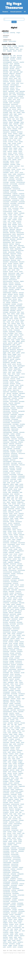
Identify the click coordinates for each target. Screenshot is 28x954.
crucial (10, 216)
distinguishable (14, 262)
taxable (19, 801)
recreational (21, 693)
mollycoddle (6, 541)
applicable (22, 91)
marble (14, 510)
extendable (6, 310)
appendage (6, 32)
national (9, 559)
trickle (14, 833)
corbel (20, 206)
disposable (6, 258)
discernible (21, 250)
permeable (6, 624)
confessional (20, 190)
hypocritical (6, 391)
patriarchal (6, 614)
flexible (22, 326)
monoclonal (6, 542)
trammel (18, 822)
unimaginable (11, 880)
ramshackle (6, 684)
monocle (18, 541)
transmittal (14, 828)
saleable (21, 734)
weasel (11, 937)
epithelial (10, 294)
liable (12, 499)
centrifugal (6, 161)
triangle (20, 831)
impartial (10, 403)
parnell (5, 611)
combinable (11, 179)
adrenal (17, 68)
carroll (17, 156)
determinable (6, 240)
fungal (12, 339)
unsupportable (7, 909)
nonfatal (13, 573)
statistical (5, 776)
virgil (11, 929)
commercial (19, 180)
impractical (14, 411)
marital (5, 512)
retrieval (22, 718)
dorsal (10, 266)
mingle (14, 533)
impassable (17, 403)
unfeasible (13, 874)
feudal (8, 322)
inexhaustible (6, 439)
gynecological (21, 365)
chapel (17, 163)
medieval (11, 520)
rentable (21, 706)
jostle (8, 482)
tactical (5, 799)
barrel (16, 117)
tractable (5, 822)
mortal (22, 544)
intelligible (5, 460)
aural (9, 109)
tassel (4, 801)
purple (22, 672)
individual (15, 432)
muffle (20, 549)
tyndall (20, 841)
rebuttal (5, 690)
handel (20, 367)
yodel (4, 947)
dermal (19, 236)
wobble (10, 942)
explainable (6, 309)
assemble (17, 101)
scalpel (5, 737)
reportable (13, 710)
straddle (5, 779)
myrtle (19, 555)
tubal (4, 838)
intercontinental (17, 461)
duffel (17, 270)
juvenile (11, 487)
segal (10, 744)
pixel (9, 637)
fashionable (6, 317)
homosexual (12, 380)
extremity (12, 32)
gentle (9, 348)
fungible (18, 339)
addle (10, 65)
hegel (9, 374)
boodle (5, 135)
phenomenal (16, 628)
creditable (21, 213)
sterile (12, 778)
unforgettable (15, 875)
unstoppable (12, 906)
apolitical (12, 89)
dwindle (5, 273)
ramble (21, 682)
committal (12, 182)
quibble (5, 677)
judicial (12, 484)
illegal (19, 395)
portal (10, 643)
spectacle (20, 768)
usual (4, 917)
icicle (4, 393)
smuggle (14, 762)
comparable (21, 184)
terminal (5, 807)
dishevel (19, 253)
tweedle (5, 841)
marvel (15, 513)
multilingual (12, 551)
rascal (16, 684)
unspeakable (20, 904)
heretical (5, 375)
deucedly (5, 47)
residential (11, 715)
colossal (5, 179)
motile (9, 546)
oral (4, 599)
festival (22, 320)
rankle (12, 684)
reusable (12, 719)
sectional (5, 744)
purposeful (6, 674)
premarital (5, 653)
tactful (19, 797)
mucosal (10, 549)
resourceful (19, 715)
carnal (16, 154)
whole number (12, 41)
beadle (9, 120)
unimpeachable (21, 880)
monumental (21, 542)
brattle (20, 137)
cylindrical (18, 221)
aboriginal (13, 57)
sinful (9, 758)
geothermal (13, 351)
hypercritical (16, 390)
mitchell (12, 538)
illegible (5, 396)
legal (4, 497)
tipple (4, 815)
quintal (10, 677)
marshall (5, 513)
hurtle (19, 388)
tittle (12, 815)
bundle (19, 143)
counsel (10, 210)
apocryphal (6, 89)
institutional (14, 453)
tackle (15, 797)
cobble (9, 174)
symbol (14, 796)
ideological (22, 393)
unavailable (22, 849)
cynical (9, 223)
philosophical (6, 630)
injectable (9, 448)
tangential (10, 799)
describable (15, 237)
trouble (21, 835)
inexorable (14, 439)
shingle (21, 754)
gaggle (18, 341)
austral (19, 109)
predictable (12, 650)
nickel (20, 567)
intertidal (5, 466)
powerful (9, 646)
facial (22, 312)
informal (5, 445)
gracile (4, 357)
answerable (6, 85)
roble (12, 726)
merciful (10, 523)
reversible (18, 721)
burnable (5, 145)
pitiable (19, 635)
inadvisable (21, 414)
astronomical (14, 104)
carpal (8, 156)
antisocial (18, 86)
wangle (5, 935)
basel (4, 119)
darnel (20, 224)
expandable (19, 305)
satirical (22, 736)
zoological (20, 947)
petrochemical (6, 627)
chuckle (13, 169)
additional (5, 65)
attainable (18, 106)
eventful (20, 301)
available (21, 111)
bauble (5, 120)
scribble (5, 741)
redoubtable (6, 698)
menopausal (18, 521)
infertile (22, 440)
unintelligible (6, 883)
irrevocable (13, 479)
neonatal (19, 564)
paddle (8, 604)
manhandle (11, 508)
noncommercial (12, 570)
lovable (5, 503)
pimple (13, 633)
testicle (15, 807)
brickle (11, 138)
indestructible (14, 429)
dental (14, 234)
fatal (11, 317)
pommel (5, 641)
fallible (22, 314)
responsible (20, 716)
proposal (13, 664)
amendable (12, 76)
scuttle (20, 741)
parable (9, 607)
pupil (11, 672)
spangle (10, 766)
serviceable (19, 750)
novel (11, 586)
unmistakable (15, 888)
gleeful (18, 352)
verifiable (5, 924)
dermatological (7, 237)
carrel (12, 156)
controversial (21, 203)
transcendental (17, 823)
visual (15, 930)
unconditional (6, 856)
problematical (12, 659)
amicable (5, 78)
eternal (5, 299)
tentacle (15, 805)
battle (21, 119)
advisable (5, 70)
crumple (5, 218)
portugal (15, 643)
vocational (5, 932)
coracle (12, 206)
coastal (5, 174)
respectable (6, 716)
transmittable (6, 828)
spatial (4, 768)
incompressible (17, 421)
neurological (20, 565)
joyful (17, 482)
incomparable (6, 419)
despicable (5, 239)
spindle (5, 771)
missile (16, 536)
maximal (5, 516)
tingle (14, 814)
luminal (14, 503)
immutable (21, 401)
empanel (5, 284)
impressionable (7, 413)
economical (6, 276)
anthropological (14, 85)
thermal (12, 810)
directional (5, 249)
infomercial (18, 443)
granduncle (6, 359)
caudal (4, 159)
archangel (5, 96)
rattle (4, 685)
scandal (10, 737)
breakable (5, 138)
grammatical (16, 357)
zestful (14, 947)
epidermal (14, 292)
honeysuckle (20, 380)
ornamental (6, 603)
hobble (18, 378)
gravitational (6, 362)
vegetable (20, 919)
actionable (5, 63)
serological (12, 750)
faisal (8, 314)
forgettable (12, 331)
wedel (15, 937)
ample (15, 78)
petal (17, 625)
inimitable (18, 447)
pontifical (11, 641)
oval (4, 604)
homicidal (5, 380)
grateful (10, 361)
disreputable (18, 258)
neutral (5, 567)
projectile (11, 663)
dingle (23, 247)
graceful (18, 356)
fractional (5, 335)
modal (4, 539)
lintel (9, 500)
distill (4, 51)
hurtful (15, 388)
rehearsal (12, 702)
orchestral (20, 599)
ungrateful (6, 879)
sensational (6, 747)
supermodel (6, 789)
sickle (13, 757)
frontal (20, 336)
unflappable (20, 874)
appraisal (5, 93)
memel (16, 520)
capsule (10, 153)
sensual (18, 747)
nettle (9, 565)
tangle (21, 799)
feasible (16, 318)
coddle (14, 174)
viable (4, 927)
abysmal (19, 57)
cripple (10, 214)
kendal (16, 487)
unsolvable (13, 904)
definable (5, 231)
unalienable (6, 848)
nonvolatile (6, 585)
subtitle (20, 784)
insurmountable (7, 458)
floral (4, 328)
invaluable (12, 469)
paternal (11, 612)
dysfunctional (11, 273)
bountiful (5, 137)
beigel (10, 124)
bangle (11, 115)
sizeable (5, 760)
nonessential (6, 573)
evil (4, 302)
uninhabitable (6, 882)
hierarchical (6, 378)
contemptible (14, 201)
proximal (12, 667)
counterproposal (7, 211)
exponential (13, 309)
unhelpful (19, 879)
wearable (5, 937)
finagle (5, 323)
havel (9, 372)
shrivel (15, 755)
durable (11, 271)
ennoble (5, 289)
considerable (6, 198)
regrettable (6, 702)
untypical (20, 913)
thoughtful (6, 812)
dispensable (12, 257)
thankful (5, 809)
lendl (13, 497)
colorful (22, 177)
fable (18, 312)
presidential (14, 654)
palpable (10, 606)
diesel (15, 245)
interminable (6, 463)
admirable (12, 67)
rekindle (19, 702)
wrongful (20, 945)
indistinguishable (7, 432)
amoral (11, 78)
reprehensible (20, 710)
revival (4, 723)
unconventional (16, 859)
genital (5, 348)
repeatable (17, 708)
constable (21, 198)
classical (17, 171)
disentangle (6, 253)
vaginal (9, 917)
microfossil (20, 531)
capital (20, 151)
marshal (17, 512)
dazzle (9, 226)
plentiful (12, 638)
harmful (5, 370)
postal (4, 645)
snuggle (20, 762)
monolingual (13, 542)
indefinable (13, 427)
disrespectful (6, 260)
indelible (20, 427)
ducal (9, 270)
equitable (9, 296)
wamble (21, 934)
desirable (21, 237)
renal (10, 706)
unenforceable (7, 867)
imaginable (16, 396)
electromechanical (7, 281)
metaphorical (6, 526)
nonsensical (6, 580)
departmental (20, 234)
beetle (22, 122)
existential (12, 305)
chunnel (19, 169)
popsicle (22, 641)
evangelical (14, 301)
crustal (10, 218)
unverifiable (18, 914)
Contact (19, 950)
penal (4, 619)
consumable (6, 201)
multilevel (5, 551)
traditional (11, 822)
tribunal (9, 833)
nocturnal (19, 568)
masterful (21, 513)
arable (14, 94)
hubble (15, 387)
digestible (5, 247)
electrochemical (13, 279)
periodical (5, 622)
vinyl (4, 929)
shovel (4, 755)
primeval (17, 656)
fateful (16, 317)
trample (5, 823)
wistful (4, 942)
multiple (5, 552)
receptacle (17, 690)
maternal (5, 515)
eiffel (18, 278)
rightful (20, 724)
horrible (18, 383)
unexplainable (6, 870)
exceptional (15, 302)
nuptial (5, 588)
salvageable (6, 736)
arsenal (9, 99)
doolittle (5, 266)
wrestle (5, 945)
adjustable (5, 67)
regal (23, 698)
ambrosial (17, 75)
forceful (5, 330)
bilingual (15, 128)
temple (22, 804)
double (15, 266)
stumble (10, 783)
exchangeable (6, 304)
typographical (11, 843)
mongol (12, 541)
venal (14, 921)
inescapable (6, 437)
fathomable (22, 317)
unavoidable (6, 851)
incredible (22, 424)
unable (15, 844)
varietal (10, 919)
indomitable (6, 434)
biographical (6, 132)
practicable (16, 646)
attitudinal (5, 107)
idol (7, 395)
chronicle (15, 167)
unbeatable (21, 851)
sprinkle (15, 773)
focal (8, 328)
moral (4, 544)
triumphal (9, 835)
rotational (5, 728)
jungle (4, 486)
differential (21, 245)
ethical (9, 299)
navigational (12, 560)
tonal (10, 817)
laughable (11, 495)
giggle (4, 352)
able (14, 55)
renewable (15, 706)
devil (13, 242)
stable (10, 775)
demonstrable (20, 232)
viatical (9, 927)
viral (8, 929)
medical (21, 518)
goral (19, 354)
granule (12, 359)
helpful (18, 374)
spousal (10, 773)
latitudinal (16, 494)
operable (12, 596)
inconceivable (6, 422)
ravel (8, 685)
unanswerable (21, 848)
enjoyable (18, 288)
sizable (18, 758)
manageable (6, 507)
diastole (11, 47)
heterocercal (6, 377)
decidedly (15, 46)
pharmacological (7, 628)
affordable (5, 72)
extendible (12, 310)
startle (19, 775)
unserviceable (6, 903)
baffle (11, 114)
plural (22, 638)
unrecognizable (7, 898)
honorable (5, 382)
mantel (23, 508)
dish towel (5, 49)
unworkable (6, 916)
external (19, 310)
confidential (6, 192)
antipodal (12, 86)
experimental (21, 307)
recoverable (14, 693)
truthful (20, 836)
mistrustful (6, 538)
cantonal (9, 151)
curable (20, 219)
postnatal (10, 645)
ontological (21, 594)
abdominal (5, 55)
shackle (19, 752)
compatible (15, 185)
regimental (6, 700)
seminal (11, 745)
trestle (14, 831)
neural (13, 565)
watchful (22, 935)
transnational (6, 830)
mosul (4, 546)
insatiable (12, 450)
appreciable (12, 93)
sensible (12, 747)
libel (16, 499)
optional (15, 598)
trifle (23, 833)
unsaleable (21, 900)
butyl (18, 146)
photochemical (7, 632)
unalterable (13, 848)
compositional (14, 187)
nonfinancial (20, 573)
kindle (9, 490)
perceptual (13, 620)
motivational (15, 546)
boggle (20, 133)
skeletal (15, 760)
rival (8, 726)
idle (4, 395)
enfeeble (5, 288)
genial (19, 346)
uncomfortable (14, 854)
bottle (23, 135)
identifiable (15, 393)
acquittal (22, 62)
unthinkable (6, 911)
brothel (5, 141)
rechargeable (6, 692)
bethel (8, 127)
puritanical (17, 672)
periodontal (12, 622)
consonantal (14, 198)
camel (20, 148)
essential (14, 297)
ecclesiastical (11, 275)
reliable (11, 703)
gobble (9, 354)
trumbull (10, 836)
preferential (6, 651)
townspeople (6, 820)
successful (10, 786)
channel (12, 163)
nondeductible (16, 572)
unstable (5, 906)
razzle (12, 685)
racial (20, 680)
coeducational (20, 174)
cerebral (12, 161)
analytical (5, 80)
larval (11, 494)
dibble (10, 245)
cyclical (13, 221)
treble (4, 831)
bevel (13, 127)
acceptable (5, 59)
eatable (5, 275)
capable (15, 151)
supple (12, 789)
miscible (16, 534)
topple (9, 818)
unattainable (14, 849)
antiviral (12, 88)
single (13, 758)
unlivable (5, 887)
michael (10, 531)
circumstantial (6, 171)
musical (20, 554)
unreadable (6, 896)
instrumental (6, 455)
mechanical (6, 518)
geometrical (13, 349)
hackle (11, 367)
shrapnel (10, 755)
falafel (17, 314)
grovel (14, 364)
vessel (15, 926)
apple (16, 91)
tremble (9, 831)
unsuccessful (6, 908)
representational (7, 711)
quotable (17, 679)
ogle (15, 594)
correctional (15, 208)
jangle (15, 481)
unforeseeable (7, 875)
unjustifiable (6, 885)
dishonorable (6, 255)
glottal (4, 354)
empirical (11, 284)
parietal (23, 609)
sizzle (10, 760)
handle (5, 369)
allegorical (11, 73)
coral (16, 206)
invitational (18, 471)
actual (11, 63)
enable (5, 286)
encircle (15, 286)
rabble (11, 680)
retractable (15, 718)
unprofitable (15, 893)
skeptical (20, 760)
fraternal (16, 335)
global (23, 352)
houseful (5, 387)
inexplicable (21, 439)
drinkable (16, 268)
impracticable (6, 411)
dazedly (9, 46)
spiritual (14, 771)
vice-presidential (16, 927)
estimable (20, 297)
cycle (9, 221)
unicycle (5, 880)
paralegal (22, 607)
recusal (15, 695)
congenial (14, 193)
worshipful (12, 943)
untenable (20, 909)
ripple (4, 726)
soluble (5, 765)
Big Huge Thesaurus (14, 5)
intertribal (11, 466)
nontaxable (21, 580)
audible (5, 109)
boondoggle (11, 135)
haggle (15, 367)
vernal (16, 924)
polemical (5, 640)
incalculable (6, 417)
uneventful (19, 869)
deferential (19, 229)
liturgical (18, 500)
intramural (5, 469)
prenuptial (18, 653)
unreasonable (13, 896)
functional (20, 338)
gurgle (10, 365)
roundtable (17, 728)
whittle (16, 939)
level (4, 499)
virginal (16, 929)
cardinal (20, 153)
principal (5, 658)
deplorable (13, 236)
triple (4, 835)
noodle (12, 585)
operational (19, 596)
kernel (15, 489)
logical (8, 502)
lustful (18, 503)
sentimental (6, 749)
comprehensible (7, 188)
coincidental (11, 175)
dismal (12, 255)
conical (22, 195)
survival (12, 792)
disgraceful (13, 253)
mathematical (12, 515)
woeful (14, 942)
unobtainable (6, 890)
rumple (14, 731)
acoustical (15, 62)
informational (12, 445)
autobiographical (7, 111)
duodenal (5, 271)
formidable (10, 333)
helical (13, 374)
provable (5, 666)
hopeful (12, 382)
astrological (16, 102)
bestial (19, 125)
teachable (5, 802)
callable (15, 148)
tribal (4, 833)
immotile (17, 400)
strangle (16, 779)
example (8, 302)
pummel (10, 671)
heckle (4, 374)
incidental (19, 417)
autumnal (15, 111)
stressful (12, 781)
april (10, 94)
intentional (12, 460)
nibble (16, 567)
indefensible (6, 427)
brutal (16, 141)
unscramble (6, 901)
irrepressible (6, 477)
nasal (23, 557)
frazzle (21, 335)
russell (4, 732)
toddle (16, 815)
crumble (21, 216)
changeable (6, 163)
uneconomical (14, 864)
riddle (4, 724)
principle (11, 658)
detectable (19, 239)
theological (18, 809)
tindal (10, 814)
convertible (6, 206)
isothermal (6, 481)
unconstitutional (7, 857)
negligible (16, 562)
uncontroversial (7, 859)
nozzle (15, 586)
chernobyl (16, 166)
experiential (13, 307)
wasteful (16, 935)
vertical (11, 926)
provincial (18, 666)
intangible (15, 458)
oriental (14, 601)
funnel (23, 339)
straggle (11, 779)
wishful (18, 940)
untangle (14, 909)
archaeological (21, 94)
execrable (5, 305)
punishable (6, 672)
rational (21, 684)
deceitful (5, 227)
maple (9, 510)
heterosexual (14, 377)
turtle (10, 840)
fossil (16, 333)
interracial (22, 464)
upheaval (13, 916)
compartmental (7, 185)
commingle (6, 182)
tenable (5, 805)
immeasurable (6, 398)
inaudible (19, 416)
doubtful (20, 266)
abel (11, 55)
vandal (19, 917)
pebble (17, 615)
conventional (6, 205)
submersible (6, 784)
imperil (13, 406)
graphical (18, 359)
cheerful (5, 166)
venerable (19, 921)
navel (23, 559)
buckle (4, 143)
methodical (15, 528)
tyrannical (18, 843)
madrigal (5, 505)
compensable (6, 187)
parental (17, 609)
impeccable (6, 404)
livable (23, 500)
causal (9, 159)
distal (17, 49)
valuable (14, 917)
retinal (9, 718)
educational (6, 278)
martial (10, 513)
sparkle (20, 766)
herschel (17, 375)
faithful (13, 314)
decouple (16, 227)
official (11, 594)
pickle (4, 633)
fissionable (10, 325)
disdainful (18, 252)
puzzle (11, 674)
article (18, 99)
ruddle (17, 729)
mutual (10, 555)
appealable (11, 91)
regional (12, 700)
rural (23, 731)
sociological (21, 763)
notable (22, 585)
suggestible (22, 786)
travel (21, 830)
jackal (11, 481)
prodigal (12, 661)
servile (4, 752)
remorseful (11, 705)
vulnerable (5, 934)
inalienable (6, 416)
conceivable (6, 190)
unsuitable (13, 908)
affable (18, 70)
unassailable (6, 849)
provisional (6, 667)
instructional (21, 453)
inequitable (12, 435)
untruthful (13, 913)
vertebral (5, 926)
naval (19, 559)
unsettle (13, 903)
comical (5, 180)
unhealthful (13, 879)
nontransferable (7, 583)
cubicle (20, 218)
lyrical (23, 503)
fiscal (22, 323)
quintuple (5, 679)
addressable (17, 65)
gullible (5, 365)
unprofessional (7, 893)
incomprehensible (7, 421)
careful (5, 154)
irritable (19, 479)
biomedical (19, 132)
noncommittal (21, 570)
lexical (8, 499)
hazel (13, 372)
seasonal (12, 742)
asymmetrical (6, 106)
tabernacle (5, 797)
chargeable (6, 164)
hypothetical (13, 391)
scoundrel (5, 739)
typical (4, 843)
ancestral (12, 81)
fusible (5, 341)
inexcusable (20, 437)
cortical (22, 208)
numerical (21, 586)
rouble (11, 728)
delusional (12, 232)
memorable (6, 521)
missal (11, 536)
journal (13, 482)
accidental (18, 59)
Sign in (23, 950)
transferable (16, 825)
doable (21, 263)
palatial (5, 606)
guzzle (14, 365)
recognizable (6, 693)
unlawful (20, 885)
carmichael (10, 154)
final (9, 323)
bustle (14, 146)
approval (5, 94)
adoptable (5, 68)
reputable (20, 711)
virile (20, 929)
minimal (20, 533)
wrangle (18, 943)
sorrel (15, 765)
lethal (20, 497)
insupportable (14, 456)
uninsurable (15, 882)
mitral (16, 538)
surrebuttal (6, 792)
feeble (4, 320)
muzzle (15, 555)
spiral (9, 771)
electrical (5, 279)
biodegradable (14, 130)
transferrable (6, 827)
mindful (10, 533)
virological (5, 930)
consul (22, 200)
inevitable (12, 437)
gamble (5, 343)
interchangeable (7, 461)
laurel (16, 495)
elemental (16, 281)
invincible (18, 469)
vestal (20, 926)
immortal (11, 400)
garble (15, 343)
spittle (4, 773)
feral (13, 320)
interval (17, 466)
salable (15, 734)
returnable (6, 719)
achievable (13, 60)
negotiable (6, 564)
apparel (5, 91)
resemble (5, 713)
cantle (4, 151)
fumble (14, 338)
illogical (10, 396)
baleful (20, 114)
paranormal (6, 609)
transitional (14, 827)
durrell (16, 271)
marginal (19, 510)
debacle (14, 226)
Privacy (14, 950)
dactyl (4, 46)
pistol (14, 635)
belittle (21, 124)
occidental (5, 593)
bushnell (16, 145)
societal (15, 763)
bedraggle (16, 122)
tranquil (10, 823)
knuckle (5, 492)
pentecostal (15, 619)
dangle (5, 224)
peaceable (5, 615)
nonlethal (5, 575)
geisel (18, 344)
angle (8, 83)
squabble (20, 773)
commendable (11, 180)
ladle (21, 492)
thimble (17, 810)
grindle (19, 362)
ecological (18, 275)
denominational (7, 234)
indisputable (14, 430)
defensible (12, 229)
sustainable (14, 794)
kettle (19, 489)
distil (21, 49)
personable (20, 624)
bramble (11, 137)
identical (9, 393)
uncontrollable (16, 857)
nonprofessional (7, 577)
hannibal (10, 369)
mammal (22, 505)
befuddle (5, 124)
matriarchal (20, 515)
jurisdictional (11, 486)
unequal (21, 867)
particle (15, 611)
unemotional (6, 866)
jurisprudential (19, 486)
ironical (18, 473)
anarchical (18, 80)
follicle (16, 328)
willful (9, 940)
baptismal (5, 117)
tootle (18, 817)
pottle (4, 646)
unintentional (14, 883)
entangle (17, 289)
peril (18, 620)
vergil (19, 922)
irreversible (6, 479)
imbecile (23, 396)
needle (4, 562)
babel (23, 112)
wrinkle (15, 945)
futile (9, 341)
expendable (6, 307)
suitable (10, 788)
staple (14, 775)
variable (5, 919)
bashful (9, 119)
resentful (11, 713)
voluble (16, 932)
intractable (19, 468)
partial (9, 611)
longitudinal (20, 502)
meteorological (7, 528)
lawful (21, 495)
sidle (17, 757)
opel (8, 596)
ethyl (19, 299)
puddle (5, 671)
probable (5, 659)
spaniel (15, 766)
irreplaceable (21, 476)
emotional (17, 283)
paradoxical (15, 607)
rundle (19, 731)
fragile (11, 335)
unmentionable (7, 888)
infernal (17, 440)
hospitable (5, 385)
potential (21, 645)
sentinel (12, 749)
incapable (12, 417)
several (14, 752)
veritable (11, 924)
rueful (21, 729)
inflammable (14, 442)
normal (17, 585)
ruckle (12, 729)
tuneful (14, 838)
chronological (6, 169)
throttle (12, 812)
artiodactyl (11, 101)
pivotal (5, 637)
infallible (5, 440)
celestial (14, 159)
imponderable (6, 409)
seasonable (6, 742)
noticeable (5, 586)
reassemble (13, 689)
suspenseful (6, 794)
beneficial (5, 125)
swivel (4, 796)
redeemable (11, 697)
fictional (17, 322)
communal (5, 184)
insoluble (19, 452)
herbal (23, 374)
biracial (5, 133)
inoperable (6, 450)
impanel (5, 403)
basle (17, 119)
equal (4, 296)
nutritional (10, 588)
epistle (4, 294)
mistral (21, 536)
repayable (10, 708)
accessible (12, 59)
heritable (11, 375)
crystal (15, 218)
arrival (4, 99)
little (13, 500)
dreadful (5, 268)
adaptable (16, 63)
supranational (14, 791)
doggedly (9, 51)
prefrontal (13, 651)
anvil (17, 88)
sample (12, 736)
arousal (22, 98)
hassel (10, 370)
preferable (19, 650)
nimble (5, 568)
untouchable (14, 911)
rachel (15, 680)
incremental (6, 426)
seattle (18, 742)
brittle (18, 140)
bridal (15, 138)
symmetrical (21, 796)
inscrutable (19, 450)
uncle (16, 853)
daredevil (14, 224)
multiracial (11, 552)
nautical (15, 559)
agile (11, 72)
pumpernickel (16, 671)
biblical (21, 127)
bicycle (4, 128)
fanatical (10, 315)
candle (15, 150)
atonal (12, 106)
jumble (21, 484)
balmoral (5, 115)
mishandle (5, 536)
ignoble (15, 395)
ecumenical (13, 276)
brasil (16, 137)
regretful (18, 700)
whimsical (5, 939)
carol (4, 156)
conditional (13, 190)
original (19, 601)
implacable (13, 408)
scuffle (15, 741)
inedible (12, 434)
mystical (5, 557)
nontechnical (6, 581)
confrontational (7, 193)
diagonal (17, 244)
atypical (19, 107)
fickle (12, 322)
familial (5, 315)
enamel (10, 286)
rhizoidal (22, 723)
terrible (11, 807)
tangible (17, 799)
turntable (5, 840)
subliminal (16, 783)
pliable (18, 638)
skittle (9, 762)
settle (9, 752)
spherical (12, 770)
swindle (20, 794)
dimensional (12, 247)
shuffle (20, 755)
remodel (5, 705)
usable (18, 916)
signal (21, 757)
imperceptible (6, 406)
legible (8, 497)
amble (12, 75)
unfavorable (6, 874)
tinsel (23, 814)
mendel (12, 521)
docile (4, 265)
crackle (19, 211)
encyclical (20, 286)
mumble (17, 552)
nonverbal (15, 583)
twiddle (10, 841)
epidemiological (7, 292)
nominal (5, 570)
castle (21, 156)
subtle (4, 786)
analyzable (12, 80)
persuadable (6, 625)
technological (6, 804)
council (5, 210)
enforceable (12, 288)
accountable (6, 60)
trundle (15, 836)
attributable (13, 107)
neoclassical (13, 564)
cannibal (20, 150)
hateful (5, 372)
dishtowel (12, 49)
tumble (9, 838)
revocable (10, 723)
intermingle (14, 463)
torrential (15, 818)
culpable (14, 219)
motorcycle (6, 547)
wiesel (20, 939)
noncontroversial (7, 572)
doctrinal (9, 265)
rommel (17, 726)
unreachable (21, 895)
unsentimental (14, 901)
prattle (5, 648)
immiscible (14, 398)
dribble (10, 268)
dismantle (18, 255)
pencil (8, 619)
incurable (12, 426)
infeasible (11, 440)
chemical (11, 166)
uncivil (12, 853)
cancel (10, 150)
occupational (18, 593)
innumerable (16, 448)
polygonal (17, 640)
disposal (12, 258)
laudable (5, 495)
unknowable (14, 885)
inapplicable (13, 416)
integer (18, 32)
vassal (15, 919)
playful (19, 637)
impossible (14, 409)
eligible (22, 281)
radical (4, 682)
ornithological (14, 603)
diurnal (5, 263)
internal (20, 463)
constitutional (15, 200)
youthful (9, 947)
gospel (5, 356)
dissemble (13, 260)
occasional (18, 591)
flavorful (17, 326)
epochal (16, 294)
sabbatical (14, 732)
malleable (16, 505)
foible (12, 328)
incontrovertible (7, 424)
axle (14, 112)
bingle (19, 128)
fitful (19, 325)
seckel (22, 742)
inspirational (6, 453)
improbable (15, 413)
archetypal (20, 96)
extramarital (13, 312)
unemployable (14, 866)
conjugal (5, 197)
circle (23, 169)
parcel (12, 609)
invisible (11, 471)
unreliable (15, 898)
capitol (4, 153)
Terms (10, 950)
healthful (18, 372)
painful (13, 604)
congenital (21, 193)
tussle (15, 840)
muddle (15, 549)
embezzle (11, 283)
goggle (14, 354)
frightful (15, 336)
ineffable (18, 434)
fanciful (16, 315)
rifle (12, 724)
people (20, 619)
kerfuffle (10, 489)
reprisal (15, 711)
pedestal (22, 617)
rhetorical (16, 723)
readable (5, 687)
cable (22, 146)
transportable (14, 830)
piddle (8, 633)
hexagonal (21, 377)
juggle (16, 484)
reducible (13, 698)
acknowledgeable (7, 62)
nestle (4, 565)
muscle (15, 554)
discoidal (16, 47)
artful (14, 99)
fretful (9, 336)
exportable (20, 309)
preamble (16, 648)
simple (4, 758)
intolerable (12, 468)
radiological (11, 682)
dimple (18, 247)
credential (10, 213)
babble (18, 112)
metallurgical (17, 525)
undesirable (16, 862)
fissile (4, 325)
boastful (15, 133)
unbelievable (6, 853)
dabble (14, 223)
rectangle (9, 695)
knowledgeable (16, 490)
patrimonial (13, 614)
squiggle (5, 775)
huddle (20, 387)
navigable (5, 560)
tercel (19, 805)
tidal (20, 812)
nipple (9, 568)
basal (21, 117)
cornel (9, 208)
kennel (5, 489)
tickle (16, 812)
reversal (12, 721)
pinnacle (5, 635)
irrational (5, 474)
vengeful (5, 922)
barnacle (11, 117)
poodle (16, 641)
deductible (5, 229)
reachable (18, 685)
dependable (6, 236)
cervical (17, 161)
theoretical (6, 810)
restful (4, 718)
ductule (20, 51)
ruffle (4, 731)
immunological (13, 401)
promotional (19, 663)
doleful (15, 265)
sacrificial (5, 734)
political (11, 640)
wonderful (20, 942)
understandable (7, 862)
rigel (15, 724)
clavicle (11, 172)
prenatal (12, 653)
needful (19, 560)
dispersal (19, 257)
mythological (17, 557)
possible (21, 643)
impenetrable (13, 404)
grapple (5, 361)
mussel (5, 555)
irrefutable (20, 474)
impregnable (21, 411)
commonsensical (20, 182)
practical (22, 646)
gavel (14, 344)
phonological (14, 630)
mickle (14, 531)
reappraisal (18, 687)
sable (20, 732)
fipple (18, 323)
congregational (7, 195)
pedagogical (6, 617)
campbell (5, 150)
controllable (13, 203)
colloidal (11, 177)
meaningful (11, 516)
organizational (7, 601)
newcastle (10, 567)
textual (20, 807)
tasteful (9, 801)
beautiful (5, 122)
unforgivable (6, 877)
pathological (18, 612)
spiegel (17, 770)
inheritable (20, 445)
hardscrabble (17, 369)
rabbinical (5, 680)
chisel (22, 166)
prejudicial (19, 651)
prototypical (20, 664)
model (9, 539)
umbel (4, 844)
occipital (12, 593)
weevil (19, 937)
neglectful (10, 562)
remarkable (17, 703)
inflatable (20, 442)
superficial (16, 788)
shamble (5, 754)
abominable (6, 57)
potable (16, 645)
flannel (11, 326)
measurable (19, 516)
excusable (19, 304)
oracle (20, 598)
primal (12, 656)
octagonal (5, 594)
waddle (11, 934)
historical (12, 378)
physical (14, 632)
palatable (18, 604)
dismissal (5, 257)
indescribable (6, 429)
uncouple (5, 861)
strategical (5, 781)
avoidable (5, 112)
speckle (14, 768)
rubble (23, 728)
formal (4, 333)
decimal (11, 227)
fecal (21, 318)
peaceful (12, 615)
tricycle (19, 833)
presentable (6, 654)
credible (16, 213)
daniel (9, 224)
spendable (5, 770)
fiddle (22, 322)
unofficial (13, 890)
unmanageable (13, 887)
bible (17, 127)
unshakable (20, 903)
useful (23, 916)
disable (11, 249)
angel (4, 83)
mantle (5, 510)
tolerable (5, 817)
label (9, 492)
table (11, 797)
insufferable (6, 456)
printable (17, 658)
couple (14, 211)
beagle (14, 120)
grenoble (13, 362)
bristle (9, 140)
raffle (16, 682)
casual (4, 158)
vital (19, 930)
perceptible (6, 620)
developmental (7, 242)
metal (11, 525)
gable (13, 341)
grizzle (9, 364)
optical (4, 598)
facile (4, 314)
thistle (22, 810)
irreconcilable (12, 474)
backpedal (5, 114)
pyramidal (17, 674)
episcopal (21, 292)
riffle (8, 724)
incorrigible (15, 424)
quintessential (16, 677)
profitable (5, 663)
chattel (18, 164)
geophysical (20, 349)
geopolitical (6, 351)
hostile (21, 385)
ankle (17, 83)
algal (21, 72)
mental (5, 523)
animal (13, 83)
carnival (21, 154)
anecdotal (18, 81)
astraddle (5, 102)
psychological (20, 669)
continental (6, 203)
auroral (14, 109)
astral (10, 102)
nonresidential (15, 578)
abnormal (19, 55)
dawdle (5, 226)
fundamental (6, 339)
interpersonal (14, 464)
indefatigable (20, 426)
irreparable (14, 476)
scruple (10, 741)
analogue (5, 37)
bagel (15, 114)
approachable (20, 93)
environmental (12, 291)
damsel (19, 223)
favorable (5, 318)
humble (5, 388)
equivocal (15, 296)
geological (5, 349)
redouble (17, 697)
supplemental (18, 789)
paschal (20, 611)
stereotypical (6, 778)
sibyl (9, 757)
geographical (16, 348)
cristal (14, 214)
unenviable (15, 867)
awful (10, 112)
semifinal (5, 745)
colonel (17, 177)
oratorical (8, 599)
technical (16, 802)
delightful (18, 231)
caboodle (5, 148)
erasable (21, 296)
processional (20, 659)
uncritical (11, 861)
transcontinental (7, 825)
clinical (21, 172)
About (4, 950)
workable (5, 943)
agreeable (16, 72)
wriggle (10, 945)
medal (11, 518)
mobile (21, 538)
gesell (19, 351)
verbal (15, 922)
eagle (18, 273)
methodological (7, 529)
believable (16, 124)
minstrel (5, 534)
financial (13, 323)
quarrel (11, 676)
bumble (14, 143)
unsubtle (19, 906)
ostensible (21, 603)
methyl (14, 529)
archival (5, 98)
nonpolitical (12, 575)
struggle (18, 781)
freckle (5, 336)
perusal (13, 625)
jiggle (20, 481)
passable (5, 612)
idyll (10, 395)
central (19, 159)
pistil (10, 635)
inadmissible (13, 414)
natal (4, 559)
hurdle (10, 388)
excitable (13, 304)
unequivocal (6, 869)
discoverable (11, 252)
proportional (6, 664)
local (4, 502)
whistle (11, 939)
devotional (18, 242)
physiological (20, 632)
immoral (5, 400)
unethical (13, 869)
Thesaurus (5, 11)
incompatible (14, 419)
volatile (11, 932)
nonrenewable (6, 578)
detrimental (14, 240)
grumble (19, 364)
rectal (4, 695)
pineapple (19, 633)
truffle (4, 836)
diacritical (11, 244)
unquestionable (7, 895)
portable (5, 643)
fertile (17, 320)
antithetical (6, 88)
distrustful (21, 262)
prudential (18, 667)
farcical (21, 315)
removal (5, 706)
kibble (4, 490)
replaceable (6, 710)
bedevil (11, 122)
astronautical (6, 104)
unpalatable (20, 890)
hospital (12, 385)
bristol (14, 140)
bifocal (9, 128)
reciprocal (13, 692)
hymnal (9, 390)
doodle (20, 265)
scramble (17, 739)
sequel (17, 749)
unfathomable (15, 872)
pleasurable (6, 638)
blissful (10, 133)
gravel (15, 361)
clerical (16, 172)
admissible (19, 67)
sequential (5, 750)
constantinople (7, 200)
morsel (18, 544)
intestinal (5, 468)
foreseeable (17, 330)
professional (18, 661)
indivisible (21, 432)
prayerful (10, 648)
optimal (10, 598)
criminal (5, 214)
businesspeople (7, 146)
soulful (5, 766)
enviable (5, 291)
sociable (5, 763)
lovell (9, 503)
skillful (4, 762)
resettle (17, 713)
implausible (20, 408)
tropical (15, 835)
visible (11, 930)
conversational (15, 205)
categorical (10, 158)
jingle (4, 482)
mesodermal (16, 523)
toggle (20, 815)
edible (18, 276)
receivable (11, 690)
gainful (23, 341)
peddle (16, 617)
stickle (17, 778)
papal (4, 607)
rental (4, 708)
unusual (11, 914)
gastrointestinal (7, 344)
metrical (19, 529)
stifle (21, 778)
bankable (16, 115)
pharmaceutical (15, 627)
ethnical (15, 299)
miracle (10, 534)
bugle (9, 143)
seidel (14, 744)
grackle (10, 357)
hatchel (19, 370)
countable (15, 210)
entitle (22, 289)
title (8, 815)
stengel (16, 776)
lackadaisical (15, 492)
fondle (21, 328)
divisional (15, 263)
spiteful (20, 771)
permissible (13, 624)
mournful (12, 547)
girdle (9, 352)
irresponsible (21, 477)
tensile (10, 805)
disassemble (13, 250)
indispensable (6, 430)
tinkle (19, 814)
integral (21, 458)
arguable (10, 98)
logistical (13, 502)
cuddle (4, 219)
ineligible (5, 435)
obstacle (5, 591)
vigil (23, 927)
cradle (4, 213)
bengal (11, 125)
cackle (10, 148)
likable (20, 499)
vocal (23, 930)
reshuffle (5, 715)
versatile (22, 924)
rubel (4, 729)
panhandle (21, 606)
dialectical (5, 245)
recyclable (21, 695)
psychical (5, 669)
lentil (16, 497)
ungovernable (14, 877)
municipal (5, 554)
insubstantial (14, 455)
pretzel (20, 654)
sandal (17, 736)
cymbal (5, 223)
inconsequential (15, 422)
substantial (13, 784)
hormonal (12, 383)
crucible (16, 216)
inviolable (5, 471)
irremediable (6, 476)
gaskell (20, 343)
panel (15, 606)
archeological (13, 96)
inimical (13, 447)
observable (14, 590)
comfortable (19, 179)
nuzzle (16, 588)
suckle (15, 786)
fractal (20, 333)
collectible (5, 177)
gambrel (10, 343)
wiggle (4, 940)
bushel (11, 145)
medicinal (5, 520)
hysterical (20, 391)
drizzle (4, 270)
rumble (9, 731)
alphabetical (6, 75)
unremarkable (6, 900)
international (6, 464)
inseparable (6, 452)
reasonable (6, 689)
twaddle (20, 840)
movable (18, 547)
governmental (11, 356)
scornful (21, 737)
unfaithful (14, 870)
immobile (20, 398)
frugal (4, 338)
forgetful (5, 331)
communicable (13, 184)
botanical (18, 135)
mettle (4, 531)
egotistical (13, 278)
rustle (9, 732)
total (20, 818)
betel (4, 127)
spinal (22, 770)
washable (10, 935)
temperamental (15, 804)
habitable (5, 367)
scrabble (11, 739)
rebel (18, 689)
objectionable (6, 590)
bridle (20, 138)
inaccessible (6, 414)
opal (4, 596)
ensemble (11, 289)
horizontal (5, 383)
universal (21, 883)
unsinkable (6, 904)
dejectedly (21, 46)
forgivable (18, 331)
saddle (10, 734)
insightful (12, 452)
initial (4, 448)
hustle (4, 390)
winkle (13, 940)
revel (17, 719)
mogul (13, 539)
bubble (21, 141)
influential (11, 443)
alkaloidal (5, 73)
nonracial (15, 577)
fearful (11, 318)
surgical (21, 791)
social (10, 763)
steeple (11, 776)
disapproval (6, 250)
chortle (9, 167)
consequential (20, 197)
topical (4, 818)
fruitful (9, 338)
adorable (12, 68)
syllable (9, 796)
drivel (21, 268)
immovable (6, 401)
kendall (21, 487)
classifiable (6, 172)
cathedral (17, 158)
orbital (14, 599)
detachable (12, 239)
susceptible (18, 792)
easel (22, 273)
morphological (11, 544)
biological (13, 132)
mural (10, 554)
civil (12, 171)
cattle (22, 158)
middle (4, 533)
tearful (11, 802)
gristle (4, 364)
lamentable (6, 494)
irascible (13, 473)
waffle (16, 934)
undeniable (18, 861)
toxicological (14, 820)
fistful (15, 325)
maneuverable (20, 507)
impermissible (19, 406)
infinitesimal (6, 442)
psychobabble (12, 669)
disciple (5, 252)
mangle (5, 508)
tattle (14, 801)
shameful (11, 754)
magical (11, 505)
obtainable (11, 591)
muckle (5, 549)
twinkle (15, 841)
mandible (13, 507)
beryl (15, 125)
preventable (6, 656)
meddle (16, 518)
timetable (5, 814)
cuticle (4, 221)
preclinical (5, 650)
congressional (15, 195)
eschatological (6, 297)
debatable (20, 226)
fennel (9, 320)
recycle (5, 697)
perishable (19, 622)
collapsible (18, 175)
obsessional (21, 590)
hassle (14, 370)
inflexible (5, 443)
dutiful (21, 271)
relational (5, 703)
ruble (8, 729)
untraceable (21, 911)
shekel (16, 754)
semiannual (20, 744)
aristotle (16, 98)
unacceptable (6, 846)
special (9, 768)
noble (13, 568)
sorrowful (20, 765)
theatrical (11, 809)
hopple (17, 382)
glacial (13, 352)
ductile (14, 51)
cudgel (9, 219)
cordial (4, 208)
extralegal (5, 312)
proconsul (5, 661)
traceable (21, 820)
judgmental (6, 484)
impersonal (6, 408)
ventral (11, 922)
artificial (5, 101)
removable (18, 705)
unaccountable (15, 846)
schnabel (15, 737)
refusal (18, 698)
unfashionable (6, 872)
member (5, 41)
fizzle (23, 325)
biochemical (6, 130)
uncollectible (6, 854)
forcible (10, 330)
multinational (20, 551)
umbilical (10, 844)
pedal (12, 617)
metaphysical (14, 526)
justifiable (5, 487)
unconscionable (15, 856)
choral (4, 167)
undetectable (6, 864)
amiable (18, 76)
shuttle (5, 757)
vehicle (10, 921)
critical (19, 214)
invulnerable (6, 473)
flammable (5, 326)
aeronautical (12, 70)
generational (13, 346)
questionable (18, 676)
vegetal (5, 921)
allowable (18, 73)
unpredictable (6, 892)
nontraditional (14, 581)
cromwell (5, 216)
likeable (5, 500)
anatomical (6, 81)
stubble (5, 783)
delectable (11, 231)
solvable (10, 765)
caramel (15, 153)
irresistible (13, 477)
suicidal (5, 788)
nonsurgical (13, 580)
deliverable (6, 232)
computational (16, 188)
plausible (14, 637)
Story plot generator (16, 11)
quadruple (5, 676)
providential (12, 666)
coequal (5, 175)
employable (18, 284)
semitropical (17, 745)
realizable (11, 687)
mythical (10, 557)
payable (19, 614)
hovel (10, 387)
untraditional (6, 913)
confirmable (13, 192)
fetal (4, 322)
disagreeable (18, 249)
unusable (5, 914)
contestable (22, 201)
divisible (10, 263)
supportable (6, 791)
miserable (21, 534)
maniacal (17, 508)
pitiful (23, 635)
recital (19, 692)
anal (19, 78)
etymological (6, 301)
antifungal (5, 86)
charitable (12, 164)
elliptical (5, 283)
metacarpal (6, 525)
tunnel (18, 838)
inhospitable (6, 447)
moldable (19, 539)
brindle (5, 140)
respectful (13, 716)
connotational (12, 197)
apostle (18, 89)
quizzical (11, 679)
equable (21, 294)
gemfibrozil (6, 346)
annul (21, 83)
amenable (5, 76)
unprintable (14, 892)
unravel (14, 895)
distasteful (5, 262)
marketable (11, 512)
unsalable (14, 900)
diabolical (5, 244)
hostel (17, 385)
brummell (10, 141)
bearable (20, 120)
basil (13, 119)
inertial (18, 435)
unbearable (14, 851)
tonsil (14, 817)
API (25, 11)
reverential (6, 721)
